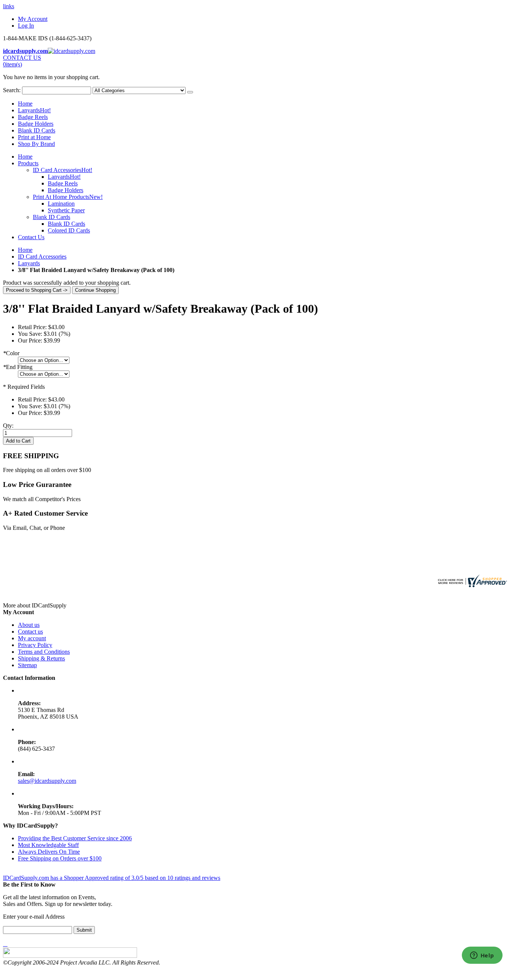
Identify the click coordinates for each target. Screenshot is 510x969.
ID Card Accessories (42, 256)
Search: (12, 90)
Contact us (30, 631)
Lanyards (34, 110)
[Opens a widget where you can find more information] (482, 956)
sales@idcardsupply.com (47, 781)
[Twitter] (5, 944)
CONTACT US (22, 57)
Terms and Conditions (44, 651)
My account (32, 638)
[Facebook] (3, 944)
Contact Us (31, 237)
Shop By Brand (36, 144)
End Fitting (17, 367)
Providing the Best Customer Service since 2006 (75, 838)
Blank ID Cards (36, 130)
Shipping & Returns (41, 658)
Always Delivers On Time (49, 851)
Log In (26, 25)
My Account (32, 19)
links (8, 6)
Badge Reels (33, 117)
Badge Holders (35, 124)
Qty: (8, 425)
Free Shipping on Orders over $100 (60, 858)
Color (11, 353)
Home (25, 250)
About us (29, 625)
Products (28, 163)
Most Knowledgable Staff (48, 845)
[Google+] (6, 944)
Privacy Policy (35, 645)
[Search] (190, 92)
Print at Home (34, 137)
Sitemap (27, 665)
